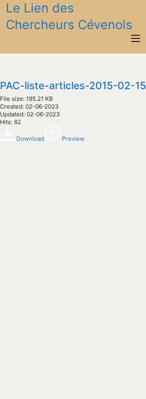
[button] (135, 38)
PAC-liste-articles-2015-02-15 (73, 86)
